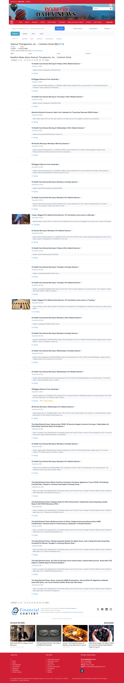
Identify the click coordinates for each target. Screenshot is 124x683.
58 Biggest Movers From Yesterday (45, 164)
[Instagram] (111, 611)
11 (43, 60)
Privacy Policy (67, 612)
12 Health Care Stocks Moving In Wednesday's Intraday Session (56, 351)
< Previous (14, 60)
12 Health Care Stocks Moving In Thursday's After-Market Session (57, 97)
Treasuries (59, 39)
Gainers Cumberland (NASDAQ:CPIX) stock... (46, 273)
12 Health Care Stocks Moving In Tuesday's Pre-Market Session (56, 283)
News (32, 39)
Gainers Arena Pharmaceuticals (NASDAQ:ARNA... (48, 188)
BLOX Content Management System (88, 678)
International (49, 39)
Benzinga (36, 73)
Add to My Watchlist (37, 50)
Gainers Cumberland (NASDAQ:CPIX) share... (46, 324)
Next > (47, 60)
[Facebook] (102, 611)
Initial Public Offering (48, 400)
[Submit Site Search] (111, 8)
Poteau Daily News (24, 678)
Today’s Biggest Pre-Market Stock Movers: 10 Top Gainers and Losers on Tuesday (63, 300)
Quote (30, 53)
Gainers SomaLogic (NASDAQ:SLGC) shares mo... (48, 134)
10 (40, 60)
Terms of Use (49, 678)
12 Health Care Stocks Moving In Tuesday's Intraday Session (55, 267)
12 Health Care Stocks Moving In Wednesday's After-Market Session (58, 128)
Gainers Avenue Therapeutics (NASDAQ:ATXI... (47, 70)
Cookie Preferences (24, 680)
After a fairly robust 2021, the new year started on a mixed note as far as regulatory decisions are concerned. (66, 118)
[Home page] (62, 9)
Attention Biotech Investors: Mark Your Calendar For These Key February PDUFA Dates (65, 112)
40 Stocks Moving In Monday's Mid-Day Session (51, 143)
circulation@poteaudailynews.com (95, 666)
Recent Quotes (77, 28)
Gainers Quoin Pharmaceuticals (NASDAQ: (46, 254)
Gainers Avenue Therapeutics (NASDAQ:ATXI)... (47, 103)
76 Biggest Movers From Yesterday (45, 389)
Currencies (39, 39)
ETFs (33, 34)
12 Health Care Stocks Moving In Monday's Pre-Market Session (56, 197)
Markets (15, 34)
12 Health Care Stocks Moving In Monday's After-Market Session (57, 318)
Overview (24, 39)
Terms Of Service (78, 612)
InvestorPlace (36, 224)
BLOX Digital (103, 678)
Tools (41, 34)
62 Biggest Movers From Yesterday (45, 79)
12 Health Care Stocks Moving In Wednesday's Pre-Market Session (57, 372)
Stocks (25, 34)
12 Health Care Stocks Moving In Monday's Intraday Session (55, 182)
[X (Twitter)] (98, 611)
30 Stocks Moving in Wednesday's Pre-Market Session (53, 407)
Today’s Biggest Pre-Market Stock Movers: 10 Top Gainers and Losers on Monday (63, 215)
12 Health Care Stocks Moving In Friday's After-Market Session (56, 64)
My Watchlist (93, 28)
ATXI (61, 44)
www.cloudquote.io (71, 608)
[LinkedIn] (106, 611)
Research (88, 53)
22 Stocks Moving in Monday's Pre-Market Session (51, 231)
